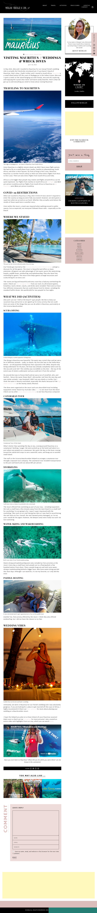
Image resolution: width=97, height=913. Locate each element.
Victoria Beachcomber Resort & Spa (39, 267)
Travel (53, 5)
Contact (85, 7)
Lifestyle (86, 5)
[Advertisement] (79, 123)
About (45, 5)
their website (32, 709)
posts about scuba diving (27, 392)
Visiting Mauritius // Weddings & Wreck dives (79, 197)
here (37, 390)
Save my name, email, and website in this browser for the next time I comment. (36, 852)
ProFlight (50, 182)
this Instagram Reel (23, 284)
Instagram (27, 719)
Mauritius (56, 73)
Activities (63, 5)
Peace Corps (75, 5)
